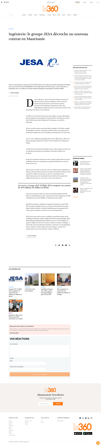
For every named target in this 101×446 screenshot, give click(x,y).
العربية (97, 2)
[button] (98, 443)
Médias (10, 428)
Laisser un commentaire (40, 374)
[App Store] (78, 433)
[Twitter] (83, 418)
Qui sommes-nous (28, 420)
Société (10, 424)
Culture (10, 427)
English (84, 2)
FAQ (41, 420)
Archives (26, 424)
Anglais (91, 2)
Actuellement (11, 14)
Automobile (11, 430)
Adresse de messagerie (16, 366)
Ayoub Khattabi (15, 92)
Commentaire (14, 344)
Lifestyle (10, 433)
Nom (11, 361)
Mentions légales (60, 420)
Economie (11, 28)
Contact (42, 422)
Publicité (26, 422)
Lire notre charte (14, 333)
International (11, 425)
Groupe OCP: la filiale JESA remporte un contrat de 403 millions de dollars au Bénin (44, 186)
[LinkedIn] (88, 418)
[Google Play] (87, 433)
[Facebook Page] (80, 418)
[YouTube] (86, 418)
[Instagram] (91, 418)
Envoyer (58, 403)
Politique (10, 420)
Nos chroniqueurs (12, 435)
